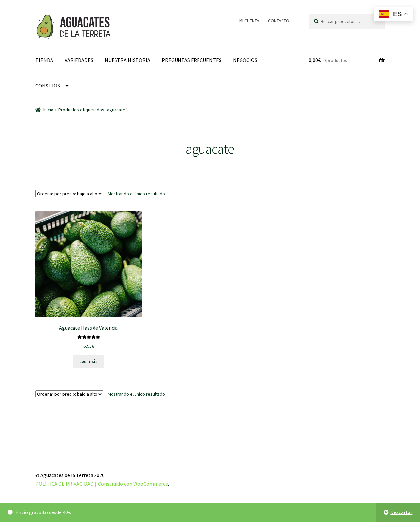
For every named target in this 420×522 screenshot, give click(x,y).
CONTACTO (278, 21)
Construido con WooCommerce (133, 483)
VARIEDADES (79, 60)
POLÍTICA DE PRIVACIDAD (64, 483)
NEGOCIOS (245, 60)
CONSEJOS (47, 85)
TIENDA (44, 60)
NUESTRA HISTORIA (127, 60)
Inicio (48, 110)
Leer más (88, 361)
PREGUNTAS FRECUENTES (191, 60)
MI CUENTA (249, 21)
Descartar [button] (401, 512)
